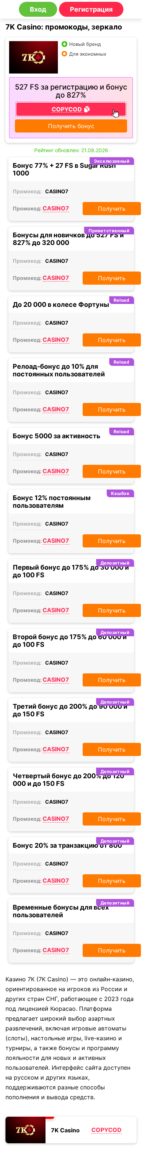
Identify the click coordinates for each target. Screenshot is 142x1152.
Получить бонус (71, 126)
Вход (38, 9)
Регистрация (91, 9)
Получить (112, 208)
